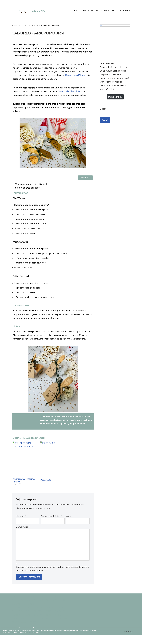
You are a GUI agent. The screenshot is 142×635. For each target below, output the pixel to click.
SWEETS (27, 26)
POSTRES (63, 614)
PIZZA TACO (45, 480)
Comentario (23, 527)
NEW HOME (61, 607)
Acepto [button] (136, 631)
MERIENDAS (36, 26)
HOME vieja (28, 603)
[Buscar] (128, 1)
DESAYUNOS (59, 600)
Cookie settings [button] (127, 631)
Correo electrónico (51, 516)
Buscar (103, 109)
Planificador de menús (44, 614)
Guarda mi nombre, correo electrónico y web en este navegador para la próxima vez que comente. (52, 569)
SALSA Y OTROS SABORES (55, 618)
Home (14, 26)
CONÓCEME (123, 10)
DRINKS (16, 603)
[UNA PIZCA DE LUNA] (30, 10)
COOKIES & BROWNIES (38, 600)
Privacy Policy (19, 618)
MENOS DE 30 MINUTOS (25, 607)
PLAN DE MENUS (105, 10)
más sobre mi (115, 97)
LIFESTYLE (42, 603)
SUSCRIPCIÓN (19, 622)
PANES (48, 611)
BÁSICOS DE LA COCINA (40, 596)
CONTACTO (18, 600)
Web (68, 516)
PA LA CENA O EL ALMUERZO (27, 611)
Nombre (21, 516)
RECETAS (88, 10)
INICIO (77, 10)
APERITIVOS (18, 596)
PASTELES (59, 611)
